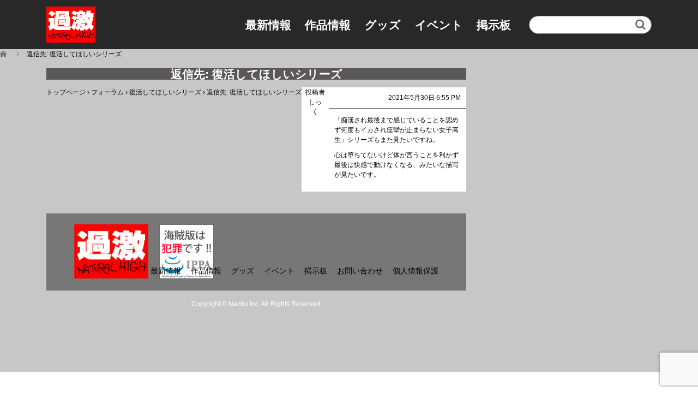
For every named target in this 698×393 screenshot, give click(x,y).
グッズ (383, 25)
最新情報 (268, 25)
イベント (439, 25)
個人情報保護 (415, 270)
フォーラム (107, 92)
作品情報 (328, 25)
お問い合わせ (360, 270)
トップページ (66, 92)
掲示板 (494, 25)
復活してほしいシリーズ (165, 92)
